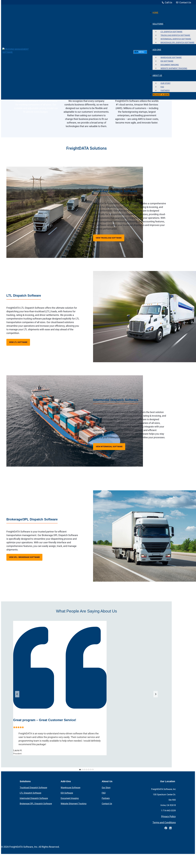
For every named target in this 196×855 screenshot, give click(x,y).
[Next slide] (155, 694)
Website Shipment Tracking (174, 68)
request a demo (161, 94)
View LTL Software (18, 342)
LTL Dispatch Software (30, 793)
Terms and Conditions (164, 822)
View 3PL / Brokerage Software (24, 557)
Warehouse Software (70, 787)
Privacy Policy (168, 816)
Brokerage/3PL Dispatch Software (36, 803)
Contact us (107, 803)
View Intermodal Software (109, 446)
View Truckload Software (109, 238)
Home (155, 12)
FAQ (104, 793)
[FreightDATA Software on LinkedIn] (170, 828)
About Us (157, 75)
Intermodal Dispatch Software (34, 798)
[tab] (80, 769)
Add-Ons (157, 50)
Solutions (158, 24)
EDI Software (67, 793)
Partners (165, 90)
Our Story (106, 787)
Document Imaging (70, 798)
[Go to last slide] (17, 694)
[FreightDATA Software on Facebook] (166, 828)
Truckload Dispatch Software (33, 787)
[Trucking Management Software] (20, 52)
